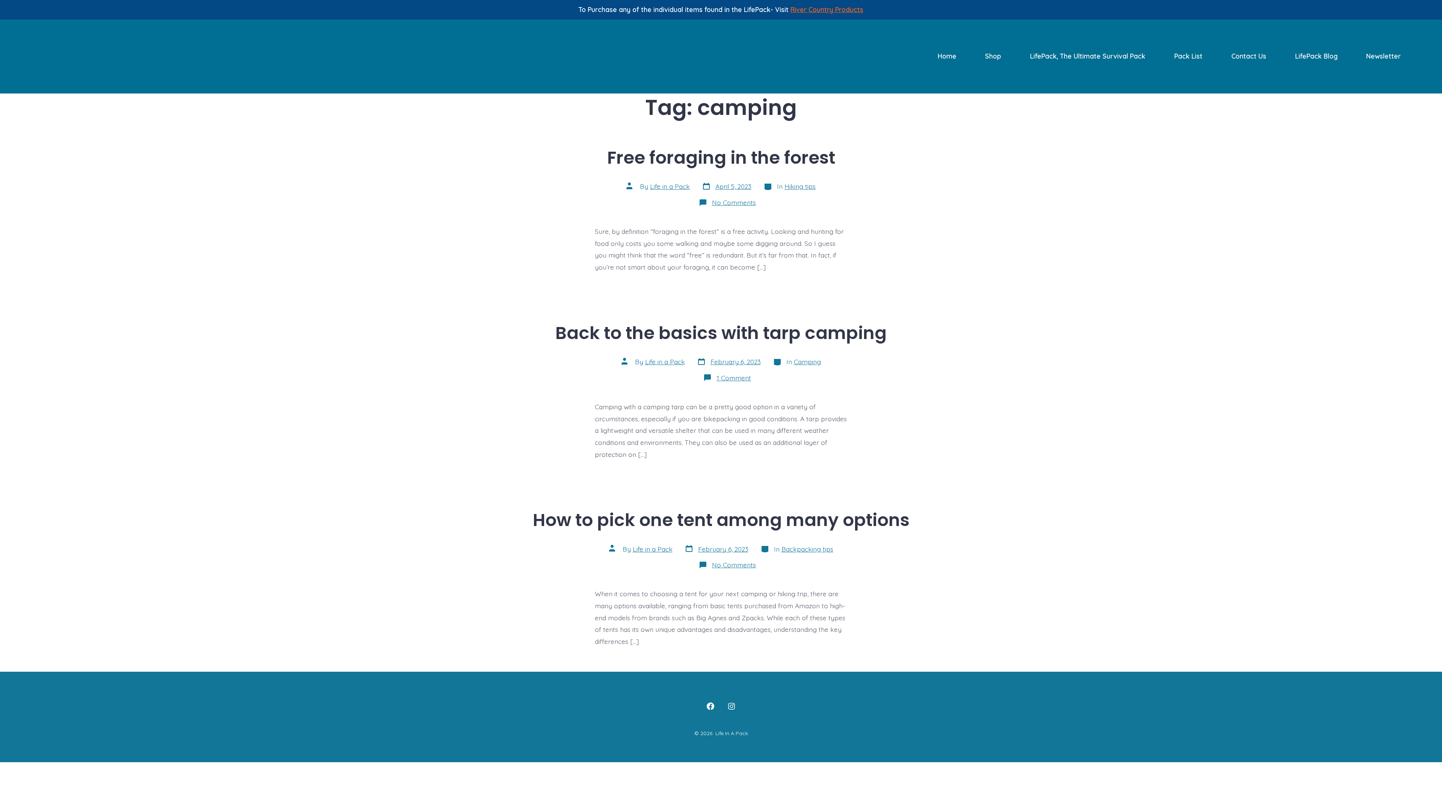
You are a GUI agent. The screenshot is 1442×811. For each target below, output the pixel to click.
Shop (993, 56)
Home (947, 56)
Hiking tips (800, 186)
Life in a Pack (670, 186)
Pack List (1188, 56)
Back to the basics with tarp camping (721, 333)
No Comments (734, 202)
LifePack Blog (1316, 56)
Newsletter (1383, 56)
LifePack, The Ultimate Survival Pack (1087, 56)
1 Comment (733, 378)
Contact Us (1248, 56)
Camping (807, 361)
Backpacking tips (807, 549)
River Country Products (826, 9)
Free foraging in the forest (721, 157)
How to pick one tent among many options (721, 520)
